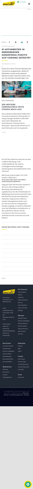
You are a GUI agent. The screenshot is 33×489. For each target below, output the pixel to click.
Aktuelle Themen (22, 318)
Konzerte (5, 374)
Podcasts (20, 346)
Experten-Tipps (22, 361)
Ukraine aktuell (6, 348)
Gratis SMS (21, 369)
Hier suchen (21, 377)
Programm (21, 297)
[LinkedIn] (22, 42)
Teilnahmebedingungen (9, 331)
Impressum (6, 326)
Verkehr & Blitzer (7, 354)
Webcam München (23, 328)
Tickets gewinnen (7, 377)
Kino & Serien (21, 359)
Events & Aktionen (23, 300)
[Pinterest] (27, 42)
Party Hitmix (6, 372)
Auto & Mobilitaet (7, 361)
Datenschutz (6, 328)
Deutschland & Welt (8, 359)
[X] (15, 42)
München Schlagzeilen (24, 321)
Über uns (20, 302)
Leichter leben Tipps (23, 364)
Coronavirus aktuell (8, 346)
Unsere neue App (22, 308)
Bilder (19, 348)
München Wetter (22, 326)
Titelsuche (5, 369)
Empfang (20, 310)
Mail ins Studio (6, 324)
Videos (19, 351)
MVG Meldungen (7, 356)
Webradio (26, 395)
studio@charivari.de (8, 310)
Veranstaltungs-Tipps (23, 367)
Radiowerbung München (16, 395)
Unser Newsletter (22, 305)
